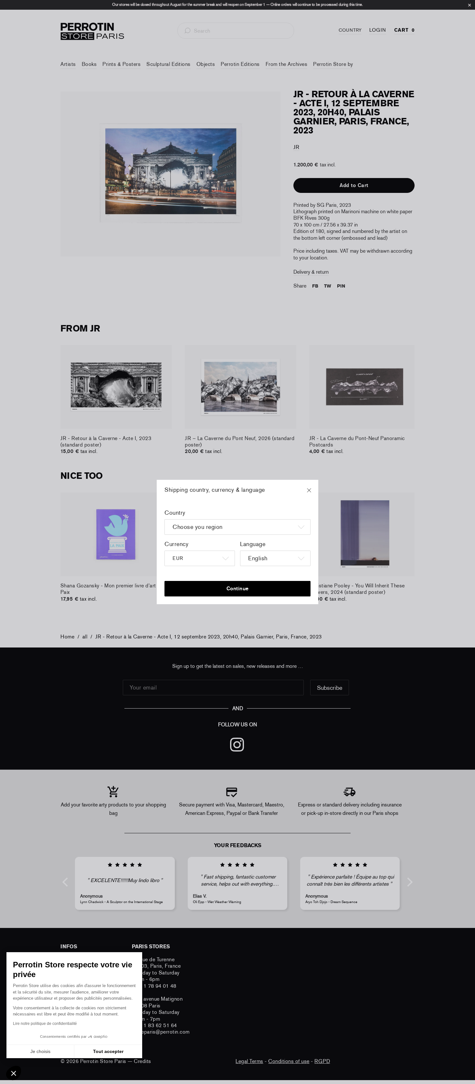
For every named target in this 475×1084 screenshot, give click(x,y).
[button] (13, 1073)
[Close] (315, 493)
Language (252, 544)
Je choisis (40, 1051)
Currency (176, 544)
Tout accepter (108, 1051)
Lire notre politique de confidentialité (45, 1023)
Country (174, 513)
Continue (238, 588)
